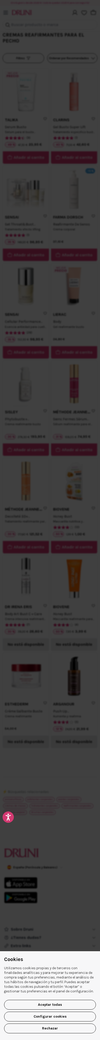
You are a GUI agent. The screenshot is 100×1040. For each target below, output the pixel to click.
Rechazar (50, 1028)
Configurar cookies (50, 1016)
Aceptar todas (50, 1004)
